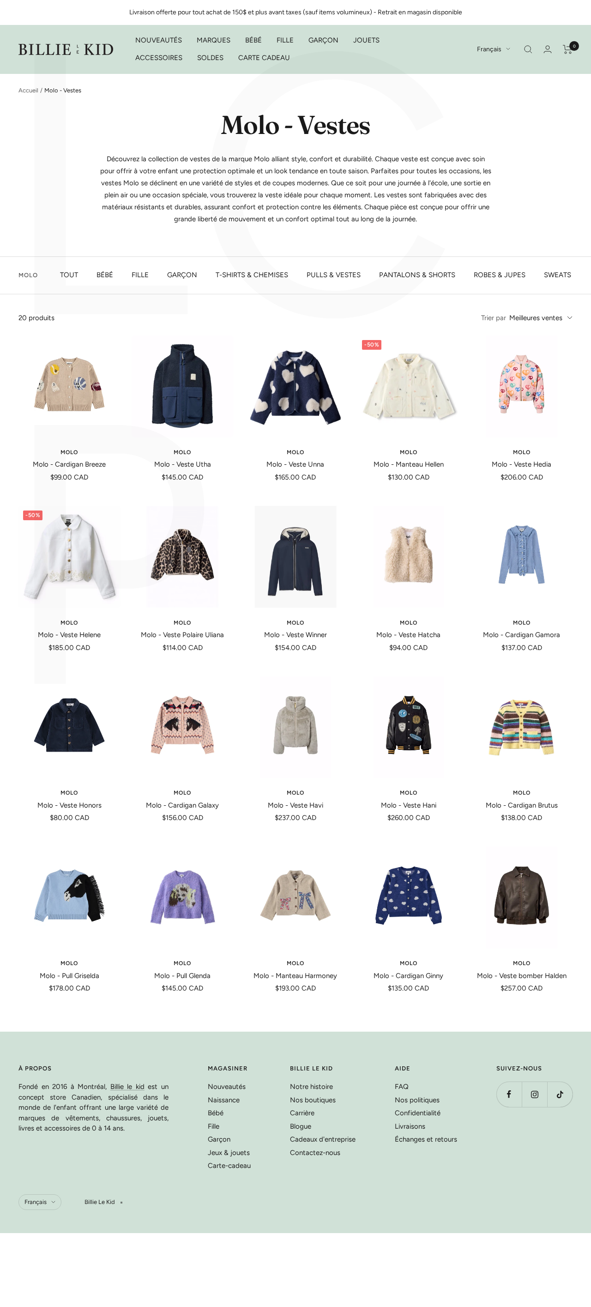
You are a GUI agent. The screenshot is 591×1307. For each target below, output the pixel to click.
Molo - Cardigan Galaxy (182, 805)
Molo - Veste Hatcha (408, 635)
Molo (69, 452)
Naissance (224, 1100)
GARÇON (323, 40)
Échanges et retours (426, 1139)
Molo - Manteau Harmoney (295, 976)
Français (489, 49)
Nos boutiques (313, 1100)
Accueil (28, 90)
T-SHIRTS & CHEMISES (252, 275)
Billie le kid (127, 1086)
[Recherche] (528, 49)
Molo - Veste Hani (408, 805)
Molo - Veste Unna (295, 464)
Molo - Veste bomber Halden (522, 976)
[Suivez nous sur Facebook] (509, 1094)
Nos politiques (417, 1100)
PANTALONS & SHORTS (417, 275)
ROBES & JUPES (499, 275)
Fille (213, 1126)
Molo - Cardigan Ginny (408, 976)
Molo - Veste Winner (295, 635)
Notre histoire (311, 1086)
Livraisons (410, 1126)
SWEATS (557, 275)
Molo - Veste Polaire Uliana (182, 635)
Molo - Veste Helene (69, 635)
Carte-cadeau (229, 1165)
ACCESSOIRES (158, 58)
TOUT (69, 275)
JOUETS (366, 40)
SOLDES (210, 58)
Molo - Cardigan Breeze (69, 464)
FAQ (402, 1086)
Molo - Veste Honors (69, 805)
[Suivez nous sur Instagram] (534, 1094)
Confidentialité (417, 1113)
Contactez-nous (315, 1153)
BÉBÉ (253, 40)
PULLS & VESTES (334, 275)
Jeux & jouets (229, 1153)
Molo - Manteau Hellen (409, 464)
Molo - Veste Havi (295, 805)
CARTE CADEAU (264, 58)
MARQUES (213, 40)
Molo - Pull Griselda (69, 976)
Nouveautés (227, 1086)
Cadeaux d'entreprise (323, 1139)
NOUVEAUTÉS (158, 40)
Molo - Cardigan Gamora (521, 635)
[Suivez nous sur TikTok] (560, 1094)
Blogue (300, 1126)
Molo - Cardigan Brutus (522, 805)
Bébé (215, 1113)
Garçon (219, 1139)
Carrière (302, 1113)
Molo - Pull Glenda (182, 976)
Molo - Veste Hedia (521, 464)
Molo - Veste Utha (182, 464)
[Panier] (568, 49)
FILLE (285, 40)
